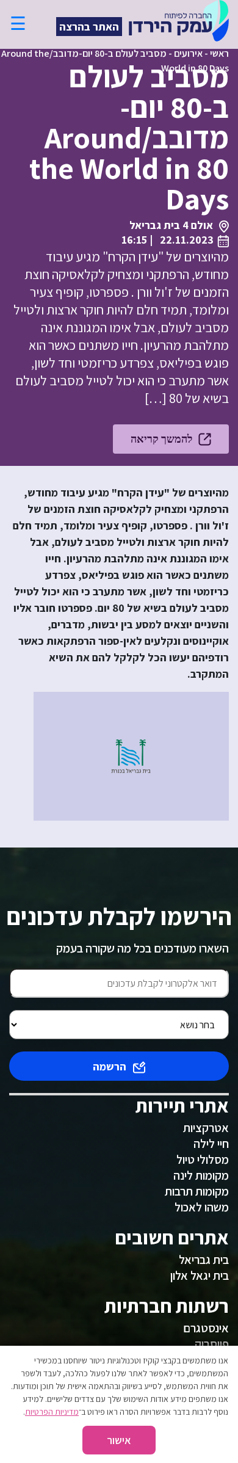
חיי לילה (211, 1144)
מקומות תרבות (197, 1191)
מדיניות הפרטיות (52, 1411)
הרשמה (109, 1066)
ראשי (219, 53)
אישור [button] (119, 1440)
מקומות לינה (201, 1175)
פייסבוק (212, 1344)
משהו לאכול (202, 1207)
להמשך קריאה (161, 438)
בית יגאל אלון (199, 1275)
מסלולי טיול (202, 1159)
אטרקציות (206, 1128)
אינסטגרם (206, 1328)
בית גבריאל (204, 1260)
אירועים (188, 53)
